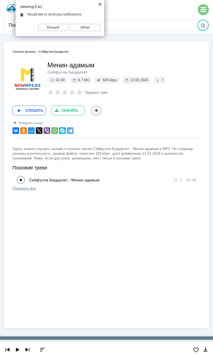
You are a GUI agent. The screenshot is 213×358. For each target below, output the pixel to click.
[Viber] (47, 130)
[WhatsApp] (54, 130)
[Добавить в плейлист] (96, 110)
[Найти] (203, 25)
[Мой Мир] (31, 130)
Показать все (24, 188)
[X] (39, 130)
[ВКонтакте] (15, 130)
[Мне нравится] (175, 180)
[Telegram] (70, 130)
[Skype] (62, 130)
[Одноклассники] (23, 130)
